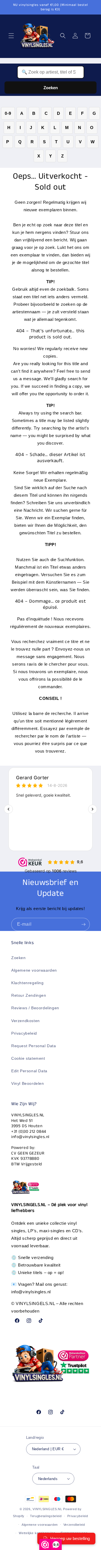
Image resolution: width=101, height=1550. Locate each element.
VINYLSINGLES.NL (47, 1509)
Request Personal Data (33, 1046)
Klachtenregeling (27, 983)
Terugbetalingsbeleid (46, 1516)
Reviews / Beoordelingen (35, 1008)
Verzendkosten (25, 1020)
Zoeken (50, 87)
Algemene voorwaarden (34, 970)
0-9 (8, 113)
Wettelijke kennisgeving (37, 1533)
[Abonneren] (83, 924)
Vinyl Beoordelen (27, 1083)
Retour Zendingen (28, 995)
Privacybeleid (24, 1033)
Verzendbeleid (74, 1524)
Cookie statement (28, 1058)
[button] (11, 36)
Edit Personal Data (29, 1071)
